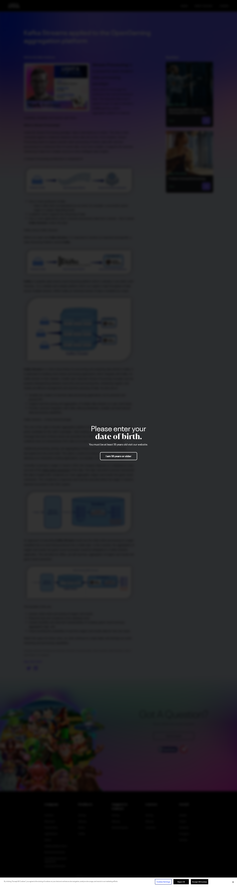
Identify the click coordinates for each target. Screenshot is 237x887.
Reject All (181, 881)
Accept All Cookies (199, 881)
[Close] (233, 882)
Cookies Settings (163, 881)
